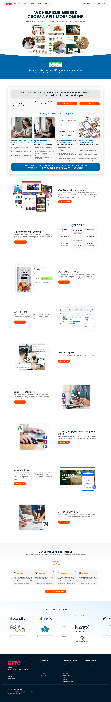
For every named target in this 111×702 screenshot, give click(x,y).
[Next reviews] (99, 578)
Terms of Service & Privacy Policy (14, 693)
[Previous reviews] (12, 578)
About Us (46, 3)
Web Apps (32, 3)
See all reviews (55, 566)
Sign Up (103, 3)
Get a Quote (97, 3)
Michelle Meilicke (64, 572)
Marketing (24, 3)
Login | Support (87, 3)
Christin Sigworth (20, 572)
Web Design (17, 3)
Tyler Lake (41, 572)
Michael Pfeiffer (85, 572)
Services (39, 3)
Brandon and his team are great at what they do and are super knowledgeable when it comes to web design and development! (44, 577)
